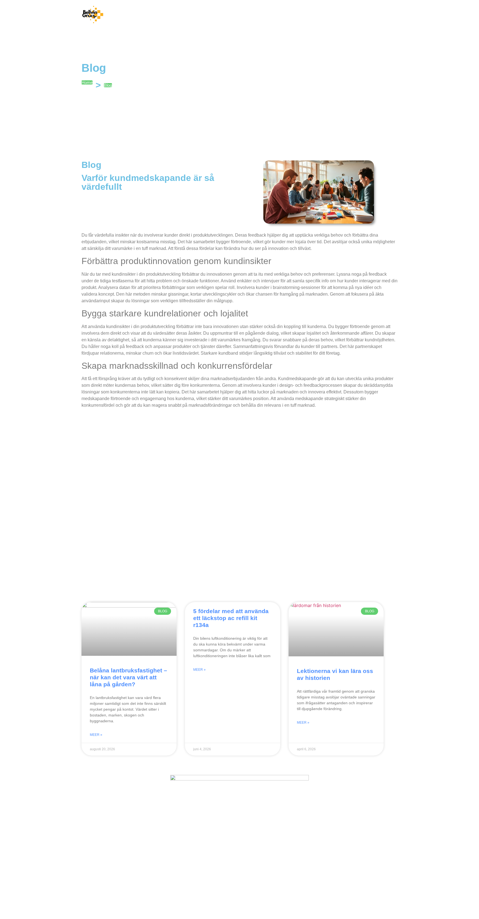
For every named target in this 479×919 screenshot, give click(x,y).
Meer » (96, 735)
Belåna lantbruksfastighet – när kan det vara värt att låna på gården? (128, 677)
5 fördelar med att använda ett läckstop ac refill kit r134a (231, 618)
